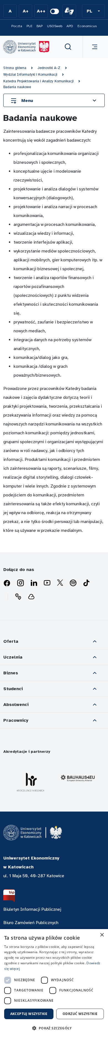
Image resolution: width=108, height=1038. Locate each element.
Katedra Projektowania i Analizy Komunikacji (38, 81)
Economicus (87, 26)
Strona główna (14, 68)
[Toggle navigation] (94, 47)
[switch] (54, 11)
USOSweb (54, 26)
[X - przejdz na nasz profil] (60, 583)
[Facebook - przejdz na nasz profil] (7, 583)
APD (69, 26)
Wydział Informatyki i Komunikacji (30, 74)
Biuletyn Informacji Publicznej (32, 909)
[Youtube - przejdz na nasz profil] (47, 583)
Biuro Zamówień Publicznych (30, 922)
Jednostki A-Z (48, 68)
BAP (40, 26)
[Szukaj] (68, 46)
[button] (93, 11)
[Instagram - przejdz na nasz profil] (20, 583)
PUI (29, 26)
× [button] (102, 935)
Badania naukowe (17, 87)
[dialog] (54, 983)
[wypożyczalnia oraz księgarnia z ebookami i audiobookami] (31, 596)
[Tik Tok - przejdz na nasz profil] (86, 583)
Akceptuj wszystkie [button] (29, 1013)
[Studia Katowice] (26, 47)
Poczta (16, 26)
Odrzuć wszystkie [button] (80, 1013)
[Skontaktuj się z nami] (18, 596)
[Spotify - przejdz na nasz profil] (73, 583)
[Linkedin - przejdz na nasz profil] (33, 583)
